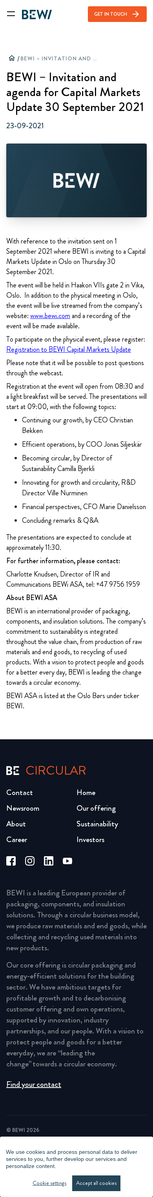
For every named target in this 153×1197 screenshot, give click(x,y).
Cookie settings (49, 1183)
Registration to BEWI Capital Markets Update (68, 349)
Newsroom (22, 808)
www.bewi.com (50, 316)
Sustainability (97, 824)
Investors (90, 839)
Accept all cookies (96, 1183)
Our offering (96, 808)
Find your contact (33, 1084)
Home (85, 792)
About (16, 824)
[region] (76, 1167)
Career (16, 839)
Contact (19, 792)
